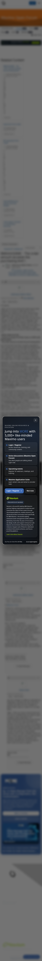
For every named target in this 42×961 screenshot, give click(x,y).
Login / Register (12, 491)
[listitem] (21, 447)
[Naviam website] (12, 498)
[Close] (36, 420)
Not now (30, 491)
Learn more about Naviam (15, 534)
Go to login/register (31, 542)
